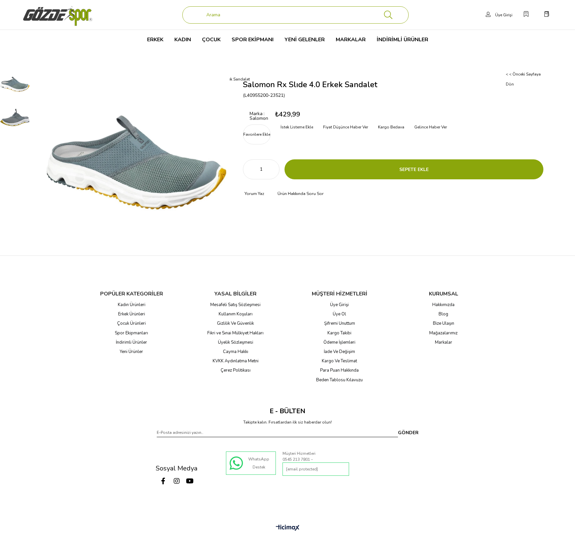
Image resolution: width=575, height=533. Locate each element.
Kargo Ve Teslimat (339, 361)
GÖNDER (408, 433)
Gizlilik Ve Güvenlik (235, 323)
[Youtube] (190, 481)
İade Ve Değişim (339, 352)
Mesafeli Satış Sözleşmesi (235, 305)
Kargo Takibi (339, 333)
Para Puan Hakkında (339, 370)
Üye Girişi (339, 305)
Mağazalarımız (443, 333)
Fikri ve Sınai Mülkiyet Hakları (235, 333)
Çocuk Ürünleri (131, 323)
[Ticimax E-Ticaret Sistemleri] (287, 528)
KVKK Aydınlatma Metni (236, 361)
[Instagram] (176, 481)
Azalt (248, 169)
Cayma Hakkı (235, 352)
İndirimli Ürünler (131, 342)
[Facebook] (163, 481)
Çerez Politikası (236, 370)
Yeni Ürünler (131, 352)
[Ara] (388, 15)
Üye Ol (339, 314)
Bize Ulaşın (443, 323)
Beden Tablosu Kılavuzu (339, 380)
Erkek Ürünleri (131, 314)
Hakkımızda (443, 305)
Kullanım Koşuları (236, 314)
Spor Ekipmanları (131, 333)
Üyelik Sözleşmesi (235, 342)
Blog (443, 314)
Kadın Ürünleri (131, 305)
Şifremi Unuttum (339, 323)
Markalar (443, 342)
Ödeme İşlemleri (339, 342)
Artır (275, 169)
